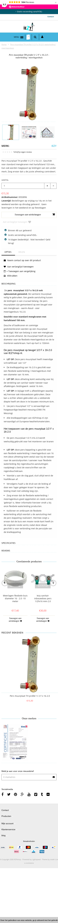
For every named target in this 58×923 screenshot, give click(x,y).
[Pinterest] (15, 794)
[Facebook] (2, 794)
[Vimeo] (35, 794)
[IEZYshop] (29, 27)
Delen (21, 252)
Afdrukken (12, 275)
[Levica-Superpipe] (15, 742)
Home (4, 44)
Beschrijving (8, 284)
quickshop (15, 585)
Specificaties (8, 543)
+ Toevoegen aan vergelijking (21, 271)
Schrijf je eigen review (23, 152)
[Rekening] (42, 37)
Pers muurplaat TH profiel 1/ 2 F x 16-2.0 (30, 695)
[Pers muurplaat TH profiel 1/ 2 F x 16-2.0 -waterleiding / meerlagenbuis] (10, 132)
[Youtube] (29, 794)
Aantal (5, 180)
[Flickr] (48, 794)
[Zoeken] (35, 37)
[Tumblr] (42, 794)
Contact (50, 16)
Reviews (5, 550)
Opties (7, 252)
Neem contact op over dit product (24, 260)
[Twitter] (8, 794)
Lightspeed (36, 859)
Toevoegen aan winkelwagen (15, 619)
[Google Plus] (22, 794)
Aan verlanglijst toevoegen (15, 221)
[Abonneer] (54, 776)
